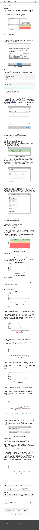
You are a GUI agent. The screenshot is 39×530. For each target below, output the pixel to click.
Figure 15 (24, 440)
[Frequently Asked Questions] (10, 526)
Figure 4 (33, 134)
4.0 (17, 1)
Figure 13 (19, 388)
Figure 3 (25, 36)
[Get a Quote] (15, 526)
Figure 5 (29, 158)
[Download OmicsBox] (13, 526)
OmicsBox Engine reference (29, 514)
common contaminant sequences (10, 101)
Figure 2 (22, 36)
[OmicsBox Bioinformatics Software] (11, 526)
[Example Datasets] (8, 526)
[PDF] (35, 1)
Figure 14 (28, 413)
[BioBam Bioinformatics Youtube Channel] (6, 526)
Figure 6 (29, 189)
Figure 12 (28, 362)
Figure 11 (32, 337)
